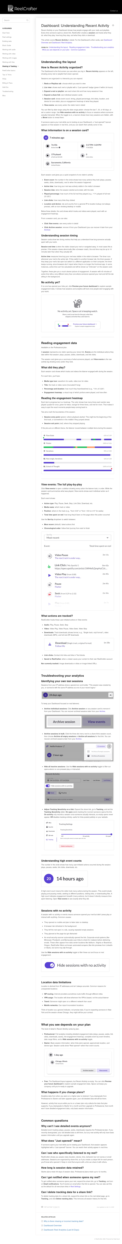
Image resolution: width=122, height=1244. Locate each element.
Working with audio (8, 49)
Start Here (6, 33)
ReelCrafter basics (8, 70)
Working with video (8, 54)
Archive (47, 230)
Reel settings (7, 37)
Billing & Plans (7, 83)
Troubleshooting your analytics (102, 47)
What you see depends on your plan (55, 49)
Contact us (114, 11)
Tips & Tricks (7, 74)
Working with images (9, 58)
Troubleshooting (7, 91)
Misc (4, 95)
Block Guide (6, 45)
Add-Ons (5, 87)
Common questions (78, 49)
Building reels (7, 41)
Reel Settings (76, 1186)
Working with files (8, 62)
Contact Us (56, 1207)
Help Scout (116, 1239)
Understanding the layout (58, 47)
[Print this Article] (113, 25)
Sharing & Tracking (9, 66)
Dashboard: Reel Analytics (62, 42)
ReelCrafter (99, 1239)
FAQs (4, 79)
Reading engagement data (79, 47)
